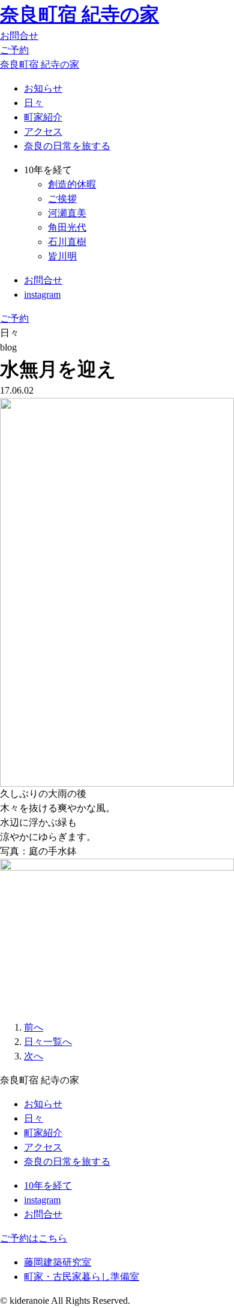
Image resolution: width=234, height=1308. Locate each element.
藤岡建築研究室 (57, 1262)
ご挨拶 (62, 199)
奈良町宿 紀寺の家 (79, 14)
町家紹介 (43, 117)
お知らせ (43, 88)
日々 (33, 103)
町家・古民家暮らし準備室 (81, 1276)
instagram (42, 294)
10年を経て (48, 1185)
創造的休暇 (72, 184)
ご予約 (14, 50)
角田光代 (67, 227)
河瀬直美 (67, 213)
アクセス (43, 131)
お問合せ (19, 36)
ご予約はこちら (33, 1238)
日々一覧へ (48, 1042)
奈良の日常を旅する (67, 146)
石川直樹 (67, 242)
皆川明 (62, 256)
